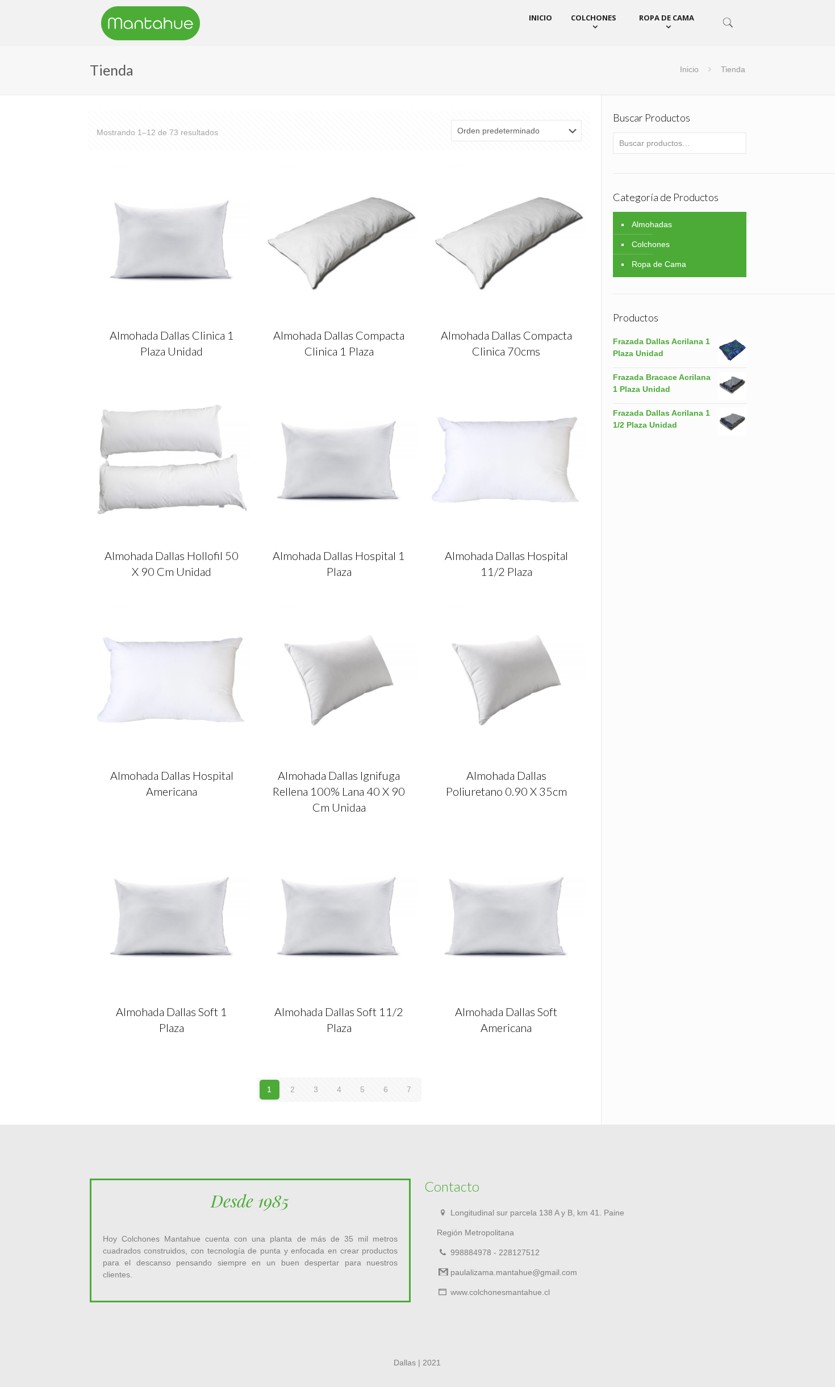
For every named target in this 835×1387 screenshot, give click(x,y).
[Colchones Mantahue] (150, 22)
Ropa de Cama (659, 264)
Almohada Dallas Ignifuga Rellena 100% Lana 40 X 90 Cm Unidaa (339, 791)
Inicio (689, 69)
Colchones (651, 244)
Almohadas (652, 224)
